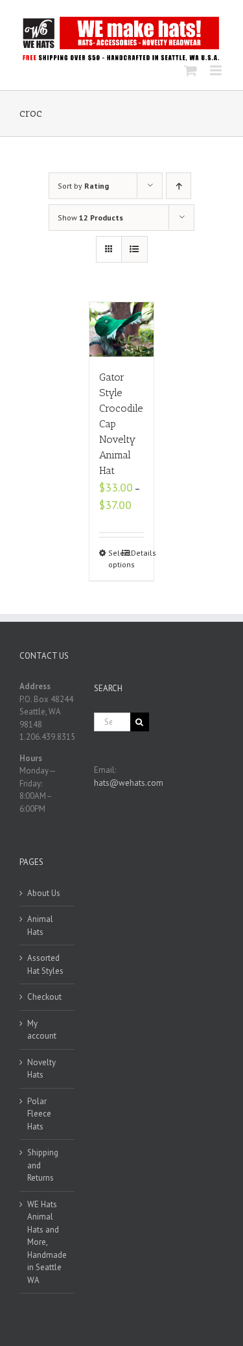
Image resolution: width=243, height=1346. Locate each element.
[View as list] (134, 249)
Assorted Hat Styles (45, 964)
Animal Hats (40, 926)
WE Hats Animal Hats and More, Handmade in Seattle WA (47, 1242)
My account (41, 1030)
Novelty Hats (41, 1069)
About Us (43, 893)
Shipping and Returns (42, 1165)
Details (137, 553)
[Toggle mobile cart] (190, 70)
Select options (114, 558)
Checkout (44, 996)
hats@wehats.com (128, 782)
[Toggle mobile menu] (217, 70)
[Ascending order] (178, 185)
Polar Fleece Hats (39, 1114)
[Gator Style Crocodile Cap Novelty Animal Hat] (121, 329)
